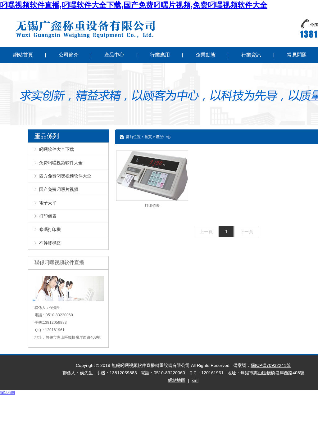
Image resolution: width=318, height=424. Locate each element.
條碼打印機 (50, 229)
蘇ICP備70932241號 (271, 365)
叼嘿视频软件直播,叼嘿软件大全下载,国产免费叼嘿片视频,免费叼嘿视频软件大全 (133, 5)
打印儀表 (48, 216)
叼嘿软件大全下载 (56, 149)
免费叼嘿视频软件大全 (61, 162)
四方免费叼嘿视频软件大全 (65, 176)
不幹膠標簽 (50, 242)
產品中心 (114, 54)
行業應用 (160, 54)
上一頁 (206, 231)
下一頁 (246, 231)
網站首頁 (23, 54)
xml (195, 380)
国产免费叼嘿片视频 (58, 189)
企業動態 (206, 54)
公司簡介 (69, 54)
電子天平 (48, 202)
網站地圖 (176, 380)
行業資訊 (251, 54)
